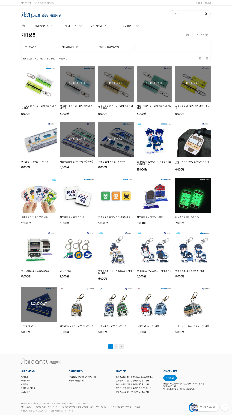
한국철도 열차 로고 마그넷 (72, 217)
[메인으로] (187, 35)
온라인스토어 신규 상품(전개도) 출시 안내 (132, 381)
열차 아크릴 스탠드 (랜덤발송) (35, 271)
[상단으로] (225, 407)
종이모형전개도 (42, 26)
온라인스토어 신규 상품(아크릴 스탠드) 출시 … (134, 377)
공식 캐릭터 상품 (98, 26)
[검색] (206, 13)
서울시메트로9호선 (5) (109, 47)
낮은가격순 (39, 59)
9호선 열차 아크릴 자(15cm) (34, 162)
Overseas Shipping (44, 3)
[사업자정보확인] (69, 407)
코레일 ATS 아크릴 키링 (148, 326)
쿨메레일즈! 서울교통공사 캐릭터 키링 (154, 271)
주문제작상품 (70, 26)
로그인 (208, 3)
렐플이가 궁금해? (208, 407)
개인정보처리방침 (28, 388)
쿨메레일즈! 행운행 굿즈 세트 (34, 217)
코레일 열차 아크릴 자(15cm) (111, 162)
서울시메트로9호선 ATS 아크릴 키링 (77, 326)
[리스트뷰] (199, 58)
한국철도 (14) (31, 47)
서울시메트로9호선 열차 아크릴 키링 (192, 326)
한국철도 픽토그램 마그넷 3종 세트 (114, 217)
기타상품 (127, 26)
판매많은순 (27, 59)
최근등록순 (63, 59)
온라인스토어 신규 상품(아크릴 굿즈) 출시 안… (134, 388)
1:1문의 (199, 3)
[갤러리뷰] (207, 58)
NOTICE (121, 371)
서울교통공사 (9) (70, 47)
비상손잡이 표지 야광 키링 (187, 217)
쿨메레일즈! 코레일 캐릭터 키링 (189, 271)
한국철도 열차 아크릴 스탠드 (150, 217)
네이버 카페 (26, 3)
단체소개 (24, 377)
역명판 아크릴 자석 (30, 326)
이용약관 (24, 384)
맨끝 (121, 346)
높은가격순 (51, 59)
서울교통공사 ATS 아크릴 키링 (112, 326)
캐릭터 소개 (25, 381)
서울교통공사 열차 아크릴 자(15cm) (76, 162)
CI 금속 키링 (65, 271)
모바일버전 (25, 392)
